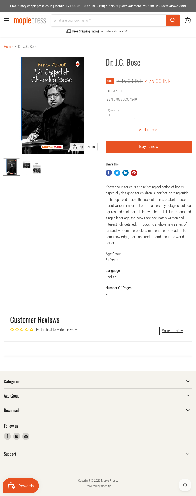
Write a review (172, 331)
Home (8, 47)
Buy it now (149, 146)
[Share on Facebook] (109, 173)
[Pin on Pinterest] (134, 173)
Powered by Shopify (98, 486)
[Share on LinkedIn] (125, 173)
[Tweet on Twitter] (117, 173)
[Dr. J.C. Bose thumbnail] (11, 167)
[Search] (173, 20)
